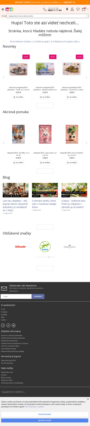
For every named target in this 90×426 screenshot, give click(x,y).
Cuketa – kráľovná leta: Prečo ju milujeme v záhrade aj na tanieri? (73, 203)
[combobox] (47, 16)
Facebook (8, 325)
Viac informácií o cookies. (34, 407)
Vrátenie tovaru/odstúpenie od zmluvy (14, 343)
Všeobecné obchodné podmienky (13, 338)
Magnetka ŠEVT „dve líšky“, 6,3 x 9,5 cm (18, 154)
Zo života (16, 196)
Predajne (4, 312)
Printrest (13, 325)
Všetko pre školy (6, 380)
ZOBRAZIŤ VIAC (44, 105)
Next (86, 77)
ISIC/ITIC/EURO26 (7, 363)
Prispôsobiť (44, 414)
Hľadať (4, 16)
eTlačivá (4, 375)
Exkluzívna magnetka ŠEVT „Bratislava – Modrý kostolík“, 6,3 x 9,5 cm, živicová (45, 88)
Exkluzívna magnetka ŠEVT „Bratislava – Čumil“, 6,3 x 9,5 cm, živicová (18, 88)
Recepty (36, 196)
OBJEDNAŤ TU (69, 2)
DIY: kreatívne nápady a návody (44, 193)
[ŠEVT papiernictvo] (9, 9)
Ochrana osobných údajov (10, 346)
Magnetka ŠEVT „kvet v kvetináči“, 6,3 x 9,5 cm (71, 154)
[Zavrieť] (87, 399)
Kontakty (4, 315)
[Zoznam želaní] (78, 9)
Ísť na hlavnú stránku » (21, 41)
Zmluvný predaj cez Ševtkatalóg (12, 383)
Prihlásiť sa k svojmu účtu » (66, 41)
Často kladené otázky (8, 349)
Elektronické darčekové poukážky (12, 351)
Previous (3, 77)
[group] (20, 246)
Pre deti (7, 196)
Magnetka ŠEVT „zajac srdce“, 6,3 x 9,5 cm (45, 154)
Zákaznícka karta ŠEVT (8, 360)
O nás (3, 309)
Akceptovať (44, 420)
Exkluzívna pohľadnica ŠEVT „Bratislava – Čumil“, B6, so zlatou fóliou (71, 88)
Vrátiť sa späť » (43, 41)
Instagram (3, 325)
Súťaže (3, 320)
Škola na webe (6, 378)
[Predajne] (67, 9)
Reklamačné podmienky (9, 341)
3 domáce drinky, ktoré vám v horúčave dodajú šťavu (44, 203)
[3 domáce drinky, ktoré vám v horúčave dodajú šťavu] (45, 190)
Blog (2, 317)
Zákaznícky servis (7, 372)
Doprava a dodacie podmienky (11, 335)
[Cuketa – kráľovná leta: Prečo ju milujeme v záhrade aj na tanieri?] (74, 190)
